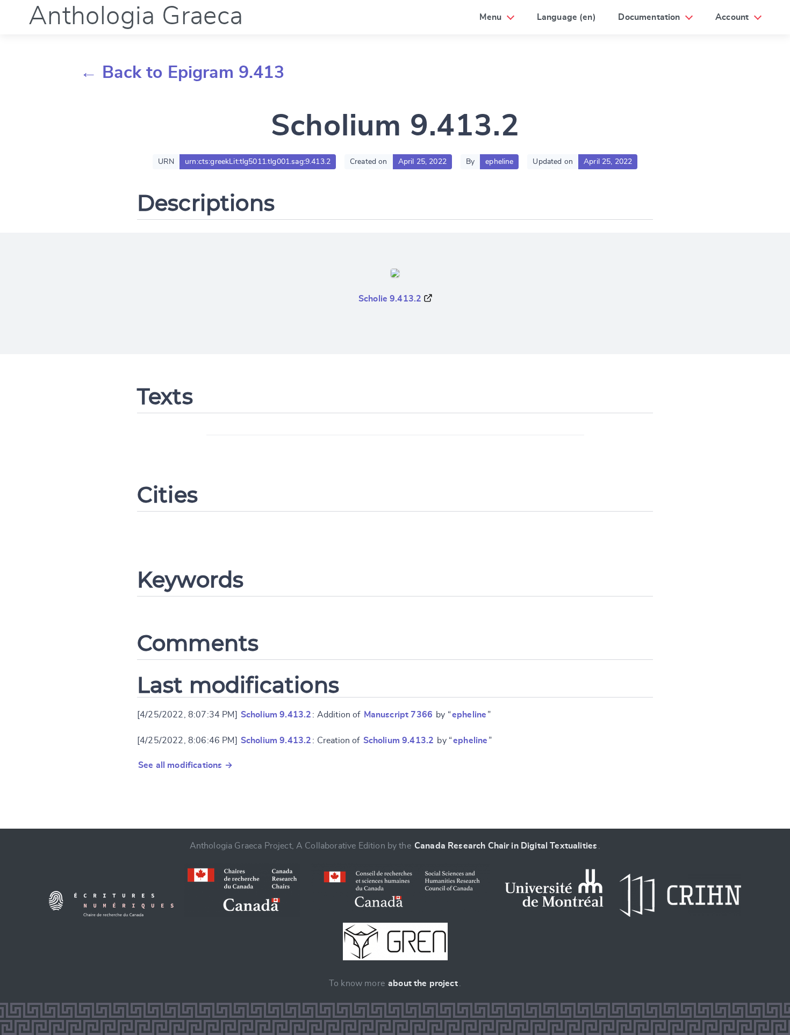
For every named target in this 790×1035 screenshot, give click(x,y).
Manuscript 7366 (398, 714)
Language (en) (566, 17)
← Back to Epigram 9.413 (182, 72)
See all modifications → (185, 765)
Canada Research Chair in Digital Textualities (505, 846)
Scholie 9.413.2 (389, 298)
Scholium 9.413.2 (276, 714)
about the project (423, 983)
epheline (469, 714)
